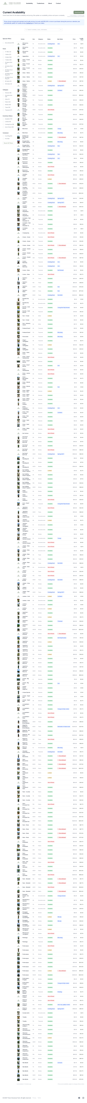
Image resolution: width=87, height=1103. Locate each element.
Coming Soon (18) (9, 124)
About (50, 3)
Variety (23, 39)
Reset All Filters (8, 143)
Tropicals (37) (8, 110)
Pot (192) (7, 138)
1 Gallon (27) (8, 54)
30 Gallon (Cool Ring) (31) (9, 74)
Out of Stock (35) (9, 127)
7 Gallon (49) (8, 60)
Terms (39, 1098)
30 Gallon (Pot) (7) (8, 66)
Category (41, 39)
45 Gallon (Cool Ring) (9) (9, 78)
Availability (29, 3)
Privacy (34, 1098)
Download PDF (79, 12)
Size (34, 39)
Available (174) (8, 119)
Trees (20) (7, 107)
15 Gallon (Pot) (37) (8, 63)
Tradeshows (40, 3)
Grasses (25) (8, 92)
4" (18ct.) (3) (8, 51)
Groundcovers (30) (8, 96)
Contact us (29, 23)
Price (75, 39)
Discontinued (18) (9, 42)
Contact (58, 3)
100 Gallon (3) (8, 84)
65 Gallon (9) (8, 81)
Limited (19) (8, 121)
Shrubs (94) (8, 104)
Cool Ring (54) (8, 136)
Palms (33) (7, 102)
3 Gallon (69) (8, 57)
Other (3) (7, 99)
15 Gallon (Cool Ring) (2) (8, 70)
